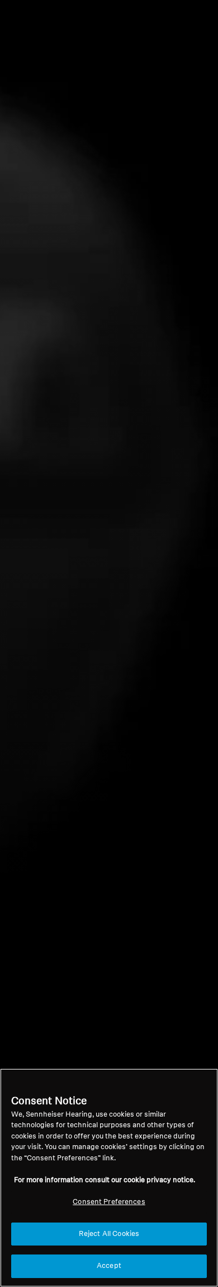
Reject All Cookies (109, 1234)
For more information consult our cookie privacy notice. (104, 1180)
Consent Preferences (109, 1202)
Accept (109, 1266)
